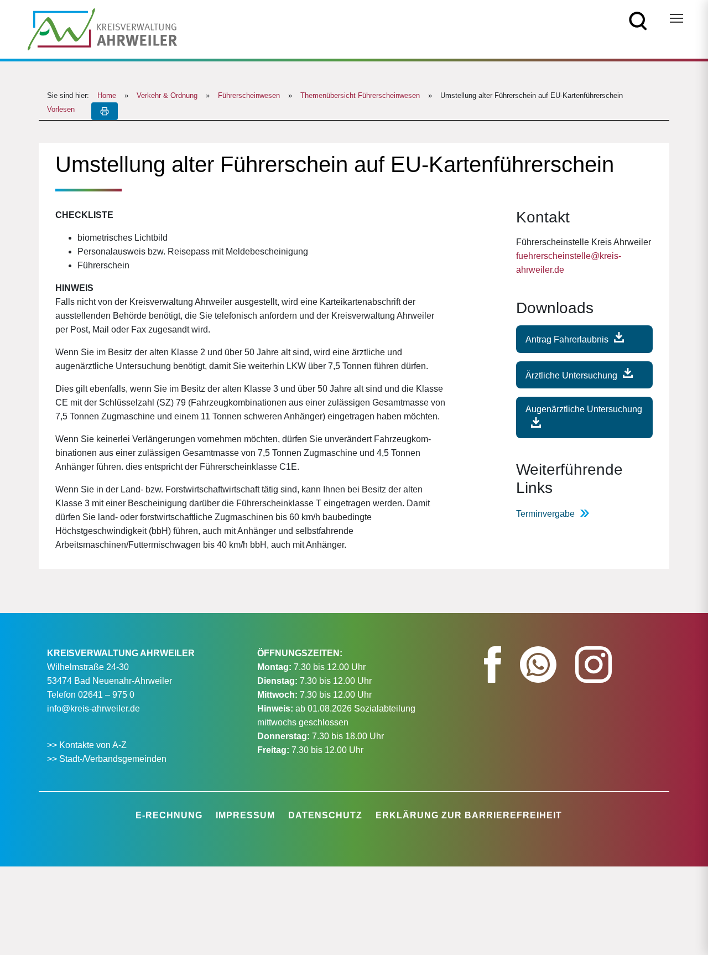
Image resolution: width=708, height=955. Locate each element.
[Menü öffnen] (676, 18)
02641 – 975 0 (106, 694)
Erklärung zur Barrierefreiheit (469, 815)
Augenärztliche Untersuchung (583, 409)
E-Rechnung (169, 815)
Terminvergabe (545, 513)
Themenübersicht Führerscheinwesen (360, 95)
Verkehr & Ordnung (167, 95)
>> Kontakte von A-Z (88, 745)
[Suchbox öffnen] (638, 20)
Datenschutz (325, 815)
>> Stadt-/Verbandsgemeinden (106, 759)
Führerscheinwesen (249, 95)
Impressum (245, 815)
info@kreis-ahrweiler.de (93, 708)
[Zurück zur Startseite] (102, 28)
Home (106, 95)
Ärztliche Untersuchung (571, 375)
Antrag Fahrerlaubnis (566, 339)
